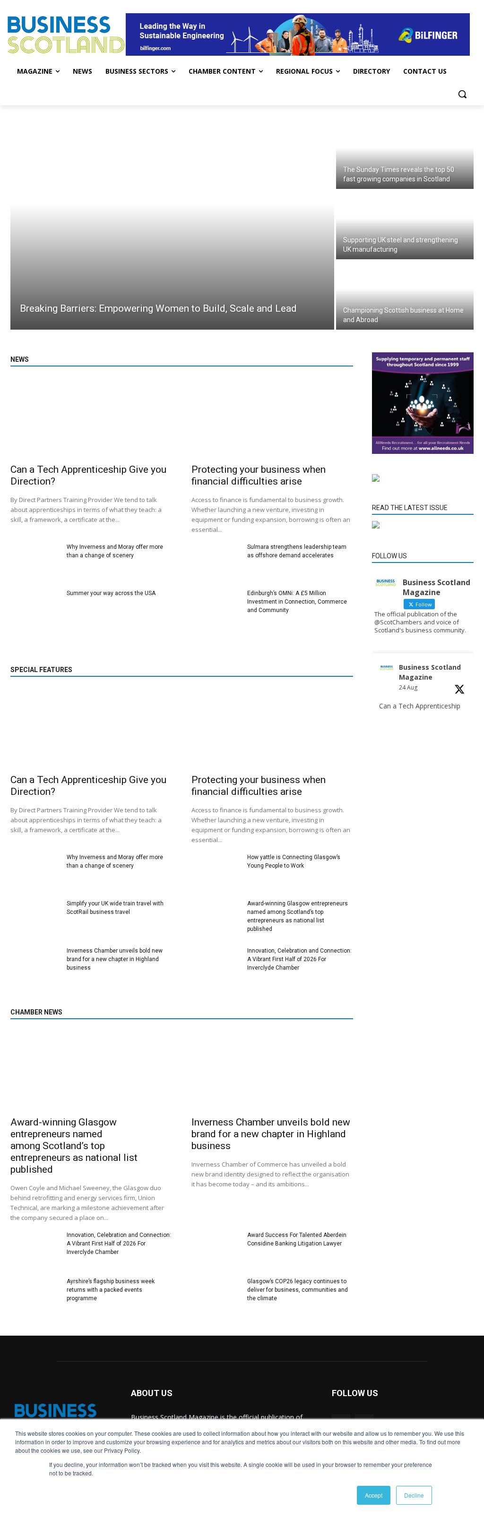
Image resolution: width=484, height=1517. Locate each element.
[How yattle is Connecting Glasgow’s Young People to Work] (215, 872)
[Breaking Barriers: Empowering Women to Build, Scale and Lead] (172, 225)
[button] (462, 94)
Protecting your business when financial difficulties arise (258, 475)
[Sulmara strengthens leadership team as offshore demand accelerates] (215, 562)
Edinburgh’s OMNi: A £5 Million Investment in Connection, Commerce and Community (297, 602)
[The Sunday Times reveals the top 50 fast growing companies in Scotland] (405, 154)
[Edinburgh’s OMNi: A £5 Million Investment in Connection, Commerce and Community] (215, 608)
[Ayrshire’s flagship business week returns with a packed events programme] (34, 1296)
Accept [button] (373, 1495)
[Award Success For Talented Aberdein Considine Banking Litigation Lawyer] (215, 1250)
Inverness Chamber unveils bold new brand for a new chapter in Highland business (115, 959)
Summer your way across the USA (111, 593)
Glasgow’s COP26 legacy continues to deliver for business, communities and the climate (297, 1290)
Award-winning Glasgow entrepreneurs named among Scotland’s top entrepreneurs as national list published (74, 1145)
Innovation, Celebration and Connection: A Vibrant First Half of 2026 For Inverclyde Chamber (299, 959)
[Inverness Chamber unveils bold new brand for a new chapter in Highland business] (34, 965)
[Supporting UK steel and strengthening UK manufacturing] (405, 225)
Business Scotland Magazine (430, 672)
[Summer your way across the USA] (34, 608)
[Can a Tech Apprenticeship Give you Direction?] (91, 419)
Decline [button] (414, 1495)
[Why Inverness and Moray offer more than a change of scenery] (34, 562)
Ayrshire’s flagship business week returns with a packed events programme (111, 1290)
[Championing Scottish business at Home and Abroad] (405, 295)
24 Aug (408, 687)
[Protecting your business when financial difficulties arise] (272, 419)
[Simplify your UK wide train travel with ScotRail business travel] (34, 918)
